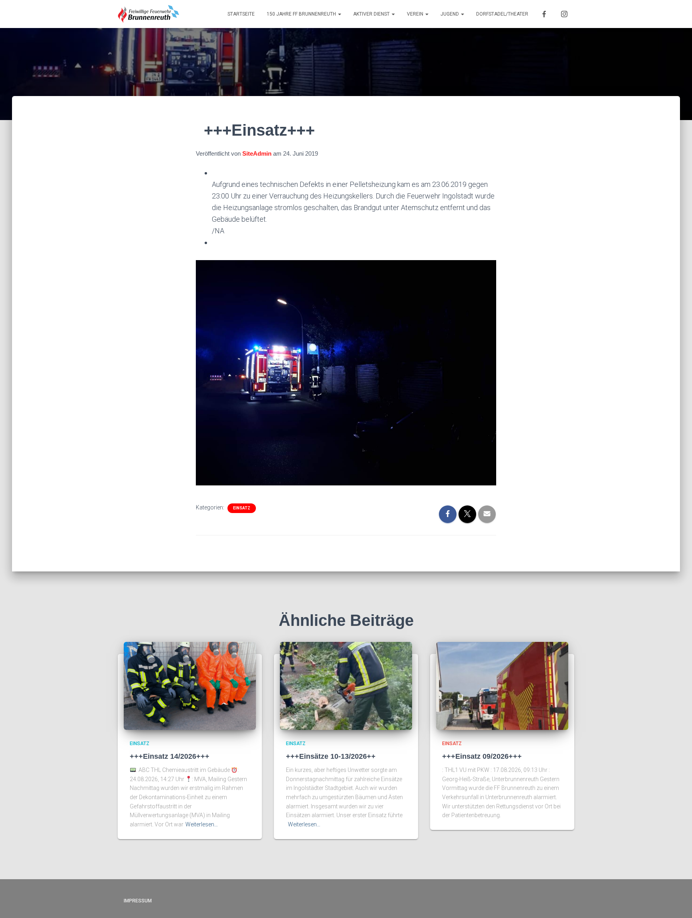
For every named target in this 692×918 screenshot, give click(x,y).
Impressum (138, 901)
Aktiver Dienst (372, 14)
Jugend (450, 14)
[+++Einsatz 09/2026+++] (502, 685)
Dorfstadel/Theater (502, 14)
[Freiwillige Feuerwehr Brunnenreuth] (149, 14)
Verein (415, 14)
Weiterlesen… (201, 824)
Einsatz (241, 508)
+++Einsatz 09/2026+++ (482, 756)
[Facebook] (544, 14)
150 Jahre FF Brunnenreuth (302, 14)
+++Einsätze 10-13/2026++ (331, 756)
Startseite (241, 14)
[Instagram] (564, 14)
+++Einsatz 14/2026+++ (169, 756)
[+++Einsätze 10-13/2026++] (346, 685)
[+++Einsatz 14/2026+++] (190, 685)
